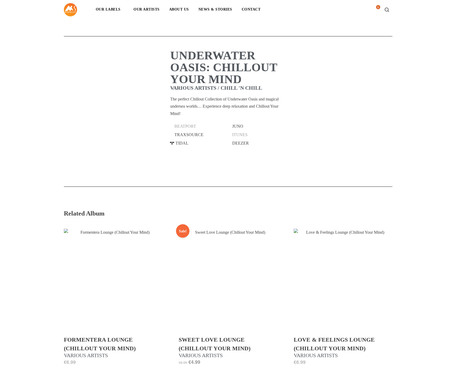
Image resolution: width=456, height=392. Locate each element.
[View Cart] (376, 11)
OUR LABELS (108, 9)
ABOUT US (179, 9)
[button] (199, 126)
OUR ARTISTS (147, 9)
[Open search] (386, 9)
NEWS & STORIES (215, 9)
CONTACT (251, 9)
